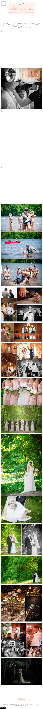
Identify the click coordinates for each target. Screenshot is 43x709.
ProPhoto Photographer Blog (27, 705)
